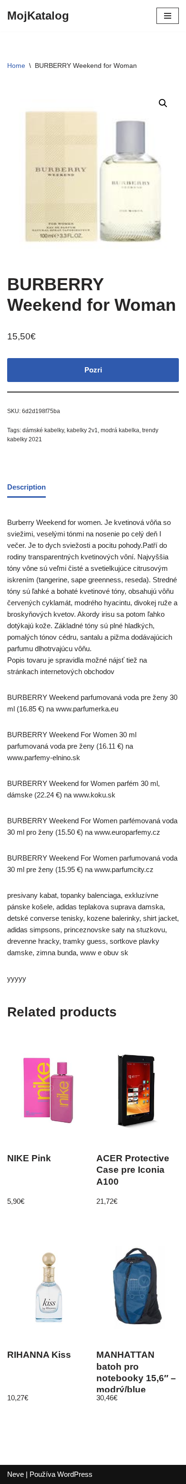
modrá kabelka (120, 430)
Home (16, 65)
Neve (15, 1474)
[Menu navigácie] (167, 16)
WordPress (75, 1474)
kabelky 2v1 (82, 430)
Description (26, 487)
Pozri (93, 370)
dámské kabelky (43, 430)
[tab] (26, 488)
